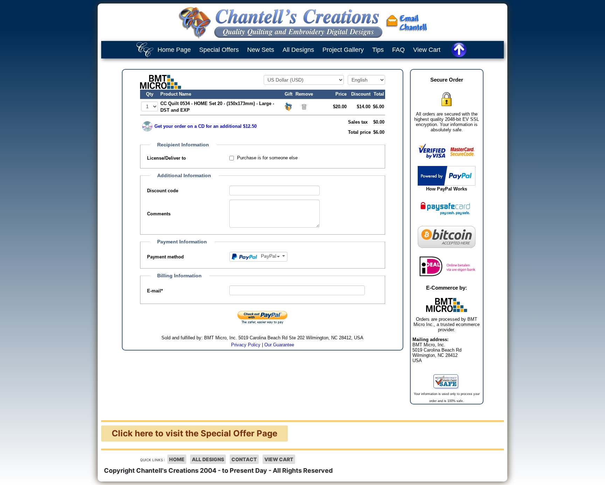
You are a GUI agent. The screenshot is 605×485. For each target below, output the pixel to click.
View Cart (426, 49)
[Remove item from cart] (304, 106)
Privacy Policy (245, 344)
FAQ (398, 49)
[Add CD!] (147, 126)
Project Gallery (343, 49)
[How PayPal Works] (446, 175)
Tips (378, 49)
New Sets (260, 49)
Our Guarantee (279, 344)
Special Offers (219, 49)
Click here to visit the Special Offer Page (194, 433)
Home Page (174, 49)
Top (592, 474)
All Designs (298, 49)
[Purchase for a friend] (288, 106)
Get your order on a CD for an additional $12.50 (205, 126)
